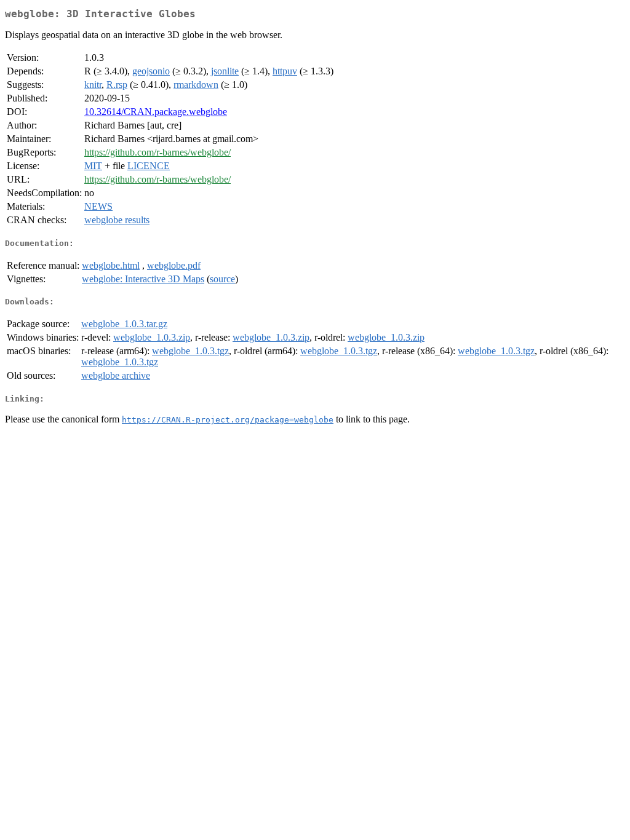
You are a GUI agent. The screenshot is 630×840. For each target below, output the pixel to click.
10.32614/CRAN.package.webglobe (155, 111)
